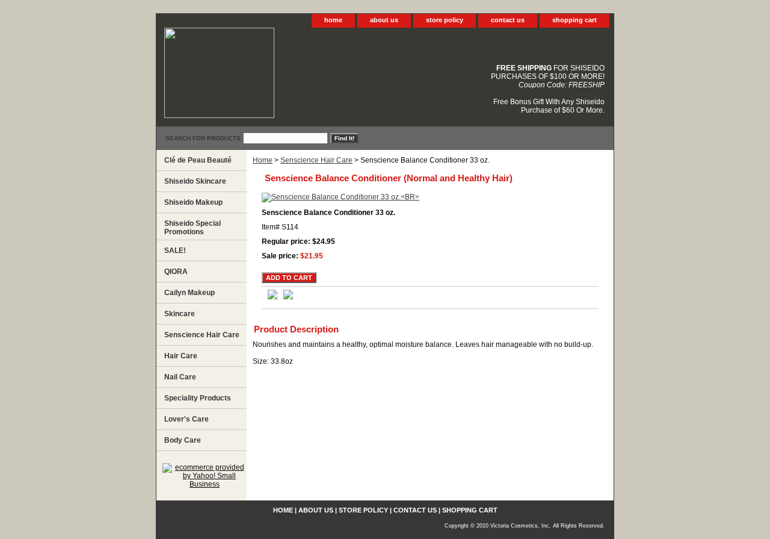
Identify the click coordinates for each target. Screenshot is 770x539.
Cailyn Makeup (189, 292)
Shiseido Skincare (195, 181)
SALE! (175, 250)
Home (263, 160)
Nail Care (180, 377)
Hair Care (180, 356)
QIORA (176, 271)
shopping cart (574, 19)
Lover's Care (186, 419)
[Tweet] (272, 297)
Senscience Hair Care (316, 160)
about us (384, 19)
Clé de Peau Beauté (198, 160)
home (333, 19)
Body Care (182, 440)
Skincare (179, 314)
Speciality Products (197, 398)
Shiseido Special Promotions (192, 227)
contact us (508, 19)
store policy (444, 19)
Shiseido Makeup (193, 202)
